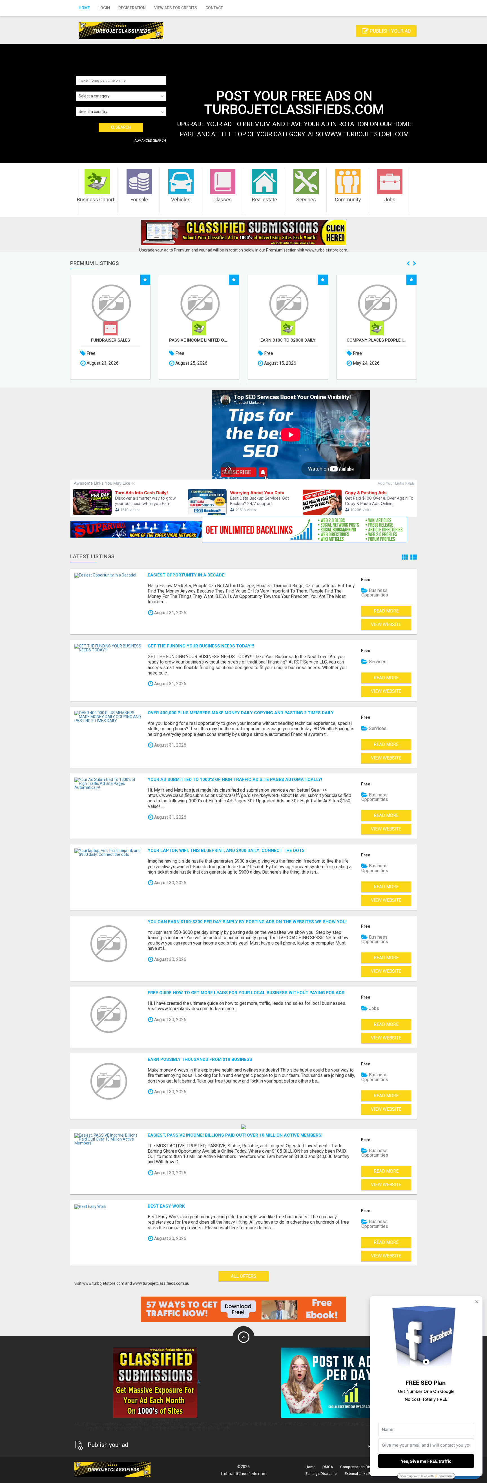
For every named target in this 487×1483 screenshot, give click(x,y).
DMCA (327, 1467)
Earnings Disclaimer (322, 1473)
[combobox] (121, 96)
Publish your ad (390, 31)
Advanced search (150, 140)
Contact (214, 8)
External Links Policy (361, 1473)
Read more (386, 611)
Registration (132, 8)
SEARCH (123, 127)
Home (84, 8)
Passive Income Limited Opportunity (110, 340)
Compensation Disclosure (361, 1467)
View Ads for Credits (175, 8)
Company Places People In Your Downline (288, 340)
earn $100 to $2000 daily (199, 340)
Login (104, 8)
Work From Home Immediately (377, 340)
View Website (386, 624)
